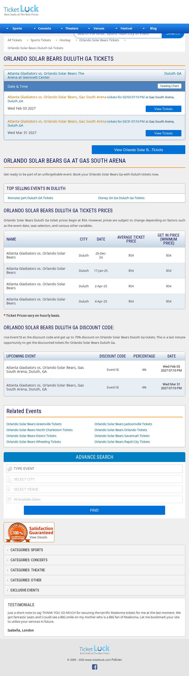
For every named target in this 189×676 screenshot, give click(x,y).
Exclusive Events (25, 590)
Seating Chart (169, 86)
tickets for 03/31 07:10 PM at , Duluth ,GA (91, 123)
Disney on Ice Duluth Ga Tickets (121, 198)
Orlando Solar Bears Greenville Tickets (34, 424)
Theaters (71, 28)
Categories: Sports (27, 550)
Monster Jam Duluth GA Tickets (30, 198)
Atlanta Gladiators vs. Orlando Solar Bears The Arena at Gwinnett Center (46, 75)
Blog (153, 28)
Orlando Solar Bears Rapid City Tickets (122, 441)
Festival (126, 28)
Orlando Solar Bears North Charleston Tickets (39, 430)
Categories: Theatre (28, 570)
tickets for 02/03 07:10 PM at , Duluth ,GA (91, 99)
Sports (17, 28)
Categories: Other (26, 580)
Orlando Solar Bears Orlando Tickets (120, 430)
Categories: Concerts (29, 560)
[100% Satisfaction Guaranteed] (29, 532)
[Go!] (173, 33)
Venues (99, 28)
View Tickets (163, 109)
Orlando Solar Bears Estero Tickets (31, 435)
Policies (116, 660)
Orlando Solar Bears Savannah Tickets (122, 435)
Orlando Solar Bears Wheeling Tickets (33, 441)
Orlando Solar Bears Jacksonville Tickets (123, 424)
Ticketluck (35, 10)
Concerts (44, 28)
